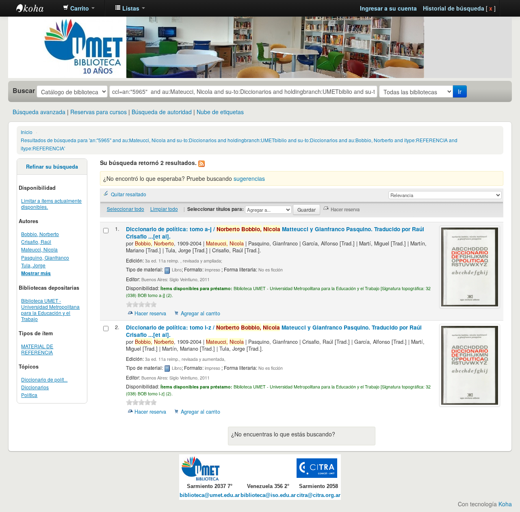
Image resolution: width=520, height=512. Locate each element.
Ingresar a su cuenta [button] (388, 8)
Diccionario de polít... (44, 379)
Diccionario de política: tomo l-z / (274, 330)
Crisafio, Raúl (36, 241)
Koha (505, 504)
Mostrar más (36, 273)
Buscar (24, 91)
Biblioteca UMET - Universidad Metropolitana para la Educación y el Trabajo (50, 309)
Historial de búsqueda (453, 8)
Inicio (26, 131)
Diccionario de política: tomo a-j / (275, 232)
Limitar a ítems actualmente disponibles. (51, 203)
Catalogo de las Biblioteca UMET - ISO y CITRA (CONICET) (36, 8)
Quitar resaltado (128, 194)
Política (29, 394)
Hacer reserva (150, 313)
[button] (79, 8)
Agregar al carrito (200, 313)
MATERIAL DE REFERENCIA (37, 349)
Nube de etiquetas (220, 112)
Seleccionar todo (125, 208)
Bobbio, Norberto (40, 233)
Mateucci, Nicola (39, 249)
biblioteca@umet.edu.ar (210, 495)
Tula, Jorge (33, 265)
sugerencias (249, 178)
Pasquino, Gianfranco (45, 257)
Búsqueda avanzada (39, 112)
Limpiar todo (164, 208)
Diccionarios (35, 387)
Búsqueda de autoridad (162, 112)
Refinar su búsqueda (52, 166)
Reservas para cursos (98, 112)
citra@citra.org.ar (318, 495)
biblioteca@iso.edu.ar (268, 495)
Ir (460, 91)
